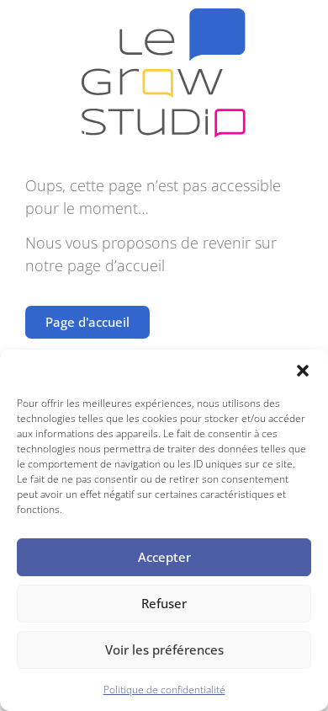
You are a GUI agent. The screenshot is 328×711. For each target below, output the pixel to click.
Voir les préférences (164, 649)
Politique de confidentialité (164, 689)
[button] (302, 370)
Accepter (164, 556)
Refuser (164, 603)
